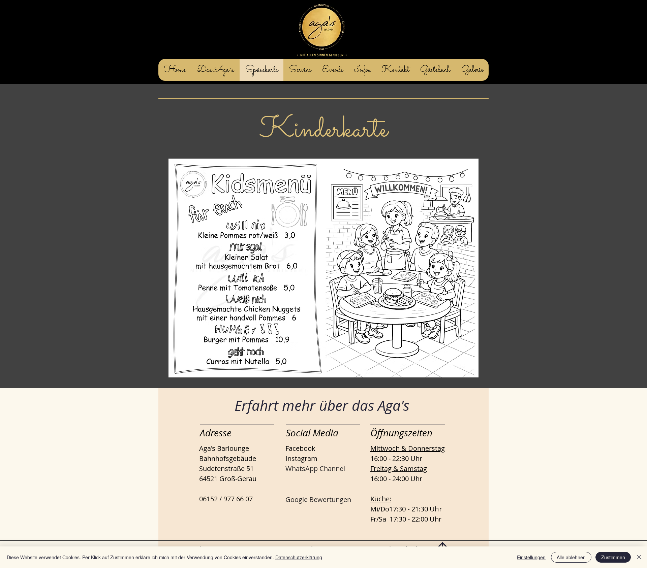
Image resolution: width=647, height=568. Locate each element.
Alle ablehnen (571, 557)
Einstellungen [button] (531, 557)
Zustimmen (613, 557)
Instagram (301, 458)
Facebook (300, 448)
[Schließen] (639, 557)
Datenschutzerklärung (298, 557)
